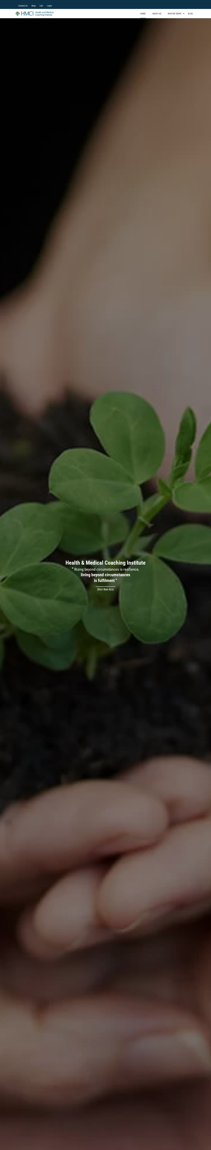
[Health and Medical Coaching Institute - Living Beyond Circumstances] (34, 13)
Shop (33, 5)
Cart (41, 5)
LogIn (49, 5)
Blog (190, 13)
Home (143, 13)
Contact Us (22, 5)
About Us (156, 13)
